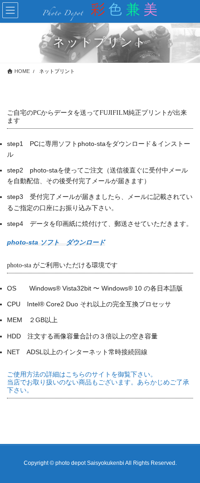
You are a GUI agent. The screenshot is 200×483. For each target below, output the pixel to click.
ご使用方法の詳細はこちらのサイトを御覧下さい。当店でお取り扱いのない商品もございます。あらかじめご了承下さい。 (98, 382)
